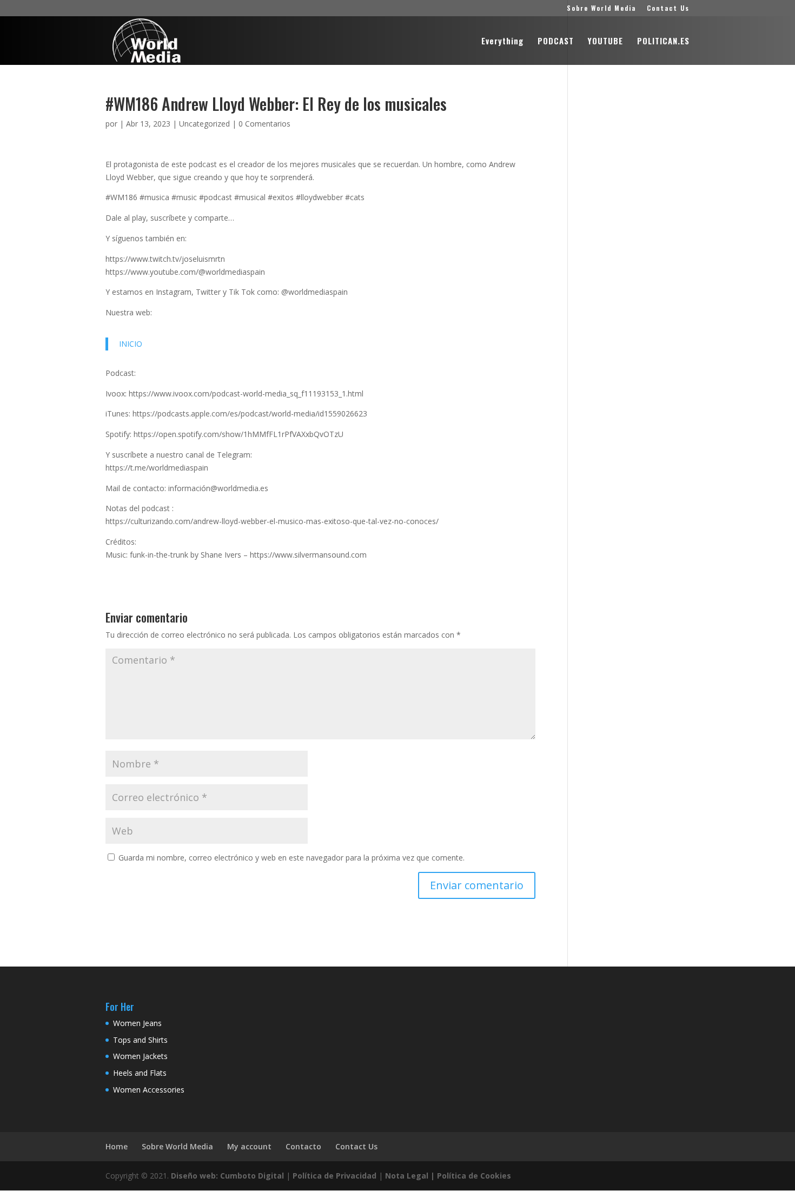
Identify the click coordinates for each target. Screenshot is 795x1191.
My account (249, 1146)
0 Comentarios (264, 123)
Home (116, 1146)
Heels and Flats (140, 1073)
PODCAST (556, 42)
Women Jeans (137, 1023)
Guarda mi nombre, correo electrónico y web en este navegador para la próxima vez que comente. (291, 857)
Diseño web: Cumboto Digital (227, 1175)
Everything (502, 42)
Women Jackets (140, 1056)
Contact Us (668, 8)
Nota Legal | (410, 1175)
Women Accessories (148, 1089)
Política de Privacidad (334, 1175)
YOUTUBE (605, 42)
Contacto (303, 1146)
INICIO (130, 344)
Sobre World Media (601, 8)
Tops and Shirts (140, 1040)
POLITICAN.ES (663, 42)
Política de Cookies (474, 1175)
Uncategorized (204, 123)
